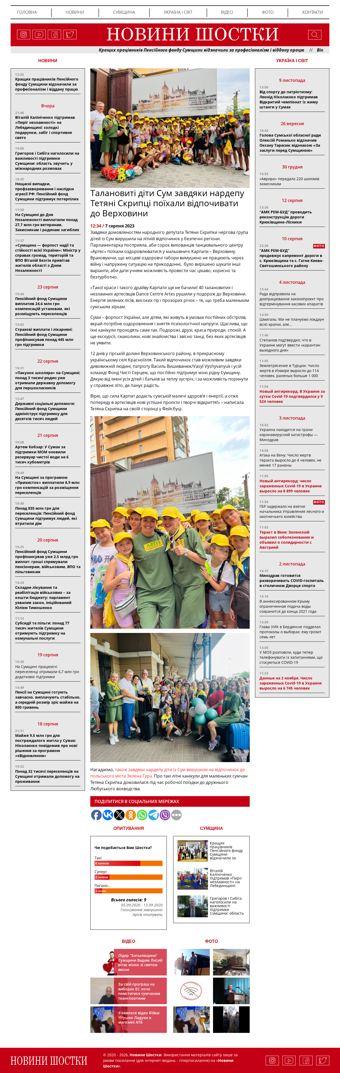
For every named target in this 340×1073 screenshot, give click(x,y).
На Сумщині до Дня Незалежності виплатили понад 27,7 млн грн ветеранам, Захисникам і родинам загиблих (47, 222)
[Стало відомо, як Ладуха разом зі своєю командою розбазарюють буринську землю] (191, 962)
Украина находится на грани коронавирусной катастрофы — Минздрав (289, 434)
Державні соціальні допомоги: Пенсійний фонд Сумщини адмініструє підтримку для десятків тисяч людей (45, 411)
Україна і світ (178, 12)
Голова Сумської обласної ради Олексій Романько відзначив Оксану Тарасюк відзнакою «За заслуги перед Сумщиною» (290, 143)
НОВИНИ (47, 60)
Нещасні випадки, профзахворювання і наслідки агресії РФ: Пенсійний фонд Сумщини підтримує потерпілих (47, 191)
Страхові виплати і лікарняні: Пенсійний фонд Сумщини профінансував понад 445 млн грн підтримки (44, 337)
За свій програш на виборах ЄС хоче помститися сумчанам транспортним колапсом (139, 993)
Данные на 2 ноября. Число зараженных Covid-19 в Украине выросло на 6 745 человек (291, 683)
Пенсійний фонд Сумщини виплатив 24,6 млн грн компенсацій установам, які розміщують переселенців (42, 306)
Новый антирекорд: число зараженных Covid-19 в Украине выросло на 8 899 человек (291, 485)
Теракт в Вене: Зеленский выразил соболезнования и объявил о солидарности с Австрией (287, 540)
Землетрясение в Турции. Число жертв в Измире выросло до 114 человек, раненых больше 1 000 (289, 370)
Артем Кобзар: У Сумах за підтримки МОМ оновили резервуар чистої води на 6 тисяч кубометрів (42, 454)
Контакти (312, 12)
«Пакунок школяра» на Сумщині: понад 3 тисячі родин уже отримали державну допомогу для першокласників (47, 380)
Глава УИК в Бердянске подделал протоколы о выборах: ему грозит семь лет (290, 631)
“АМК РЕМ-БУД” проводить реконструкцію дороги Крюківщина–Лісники (286, 217)
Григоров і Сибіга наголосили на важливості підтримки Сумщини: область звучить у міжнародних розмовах (47, 161)
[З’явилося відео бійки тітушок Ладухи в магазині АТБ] (191, 1019)
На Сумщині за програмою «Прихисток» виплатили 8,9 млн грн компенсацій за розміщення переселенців (47, 485)
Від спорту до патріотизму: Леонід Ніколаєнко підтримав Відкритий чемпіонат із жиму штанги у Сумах (289, 99)
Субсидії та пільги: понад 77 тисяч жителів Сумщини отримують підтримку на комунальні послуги (42, 630)
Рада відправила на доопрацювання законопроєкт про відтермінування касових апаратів (292, 298)
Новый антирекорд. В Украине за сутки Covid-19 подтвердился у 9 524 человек (292, 396)
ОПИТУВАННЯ (128, 828)
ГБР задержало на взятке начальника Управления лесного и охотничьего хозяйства (292, 511)
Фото (268, 12)
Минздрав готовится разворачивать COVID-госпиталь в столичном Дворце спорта (292, 580)
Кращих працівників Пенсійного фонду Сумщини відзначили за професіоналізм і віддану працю (161, 50)
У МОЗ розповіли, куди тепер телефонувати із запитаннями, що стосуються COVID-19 (291, 657)
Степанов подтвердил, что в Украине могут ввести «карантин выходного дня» (290, 345)
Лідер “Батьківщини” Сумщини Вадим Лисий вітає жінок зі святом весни (140, 962)
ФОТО (211, 941)
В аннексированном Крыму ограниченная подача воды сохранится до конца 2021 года (288, 606)
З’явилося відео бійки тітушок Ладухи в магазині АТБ (138, 1017)
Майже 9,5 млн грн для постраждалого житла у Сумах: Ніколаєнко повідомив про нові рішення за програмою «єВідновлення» (46, 745)
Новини (75, 12)
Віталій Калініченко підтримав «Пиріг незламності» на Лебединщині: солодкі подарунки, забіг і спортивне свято (45, 127)
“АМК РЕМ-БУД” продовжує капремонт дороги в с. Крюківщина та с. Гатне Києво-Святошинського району (292, 258)
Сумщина (124, 12)
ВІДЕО (128, 941)
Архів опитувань (148, 914)
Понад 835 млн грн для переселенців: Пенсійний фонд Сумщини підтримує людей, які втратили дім (46, 516)
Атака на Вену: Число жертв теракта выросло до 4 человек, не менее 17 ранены (290, 460)
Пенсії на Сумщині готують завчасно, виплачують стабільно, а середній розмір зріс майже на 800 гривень (47, 700)
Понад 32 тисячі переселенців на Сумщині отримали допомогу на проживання (47, 776)
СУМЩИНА (211, 828)
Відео (227, 12)
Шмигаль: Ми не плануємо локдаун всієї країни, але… (292, 322)
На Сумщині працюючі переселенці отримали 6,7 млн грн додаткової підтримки (47, 671)
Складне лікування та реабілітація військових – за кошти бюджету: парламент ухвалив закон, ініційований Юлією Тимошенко (43, 597)
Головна (27, 12)
